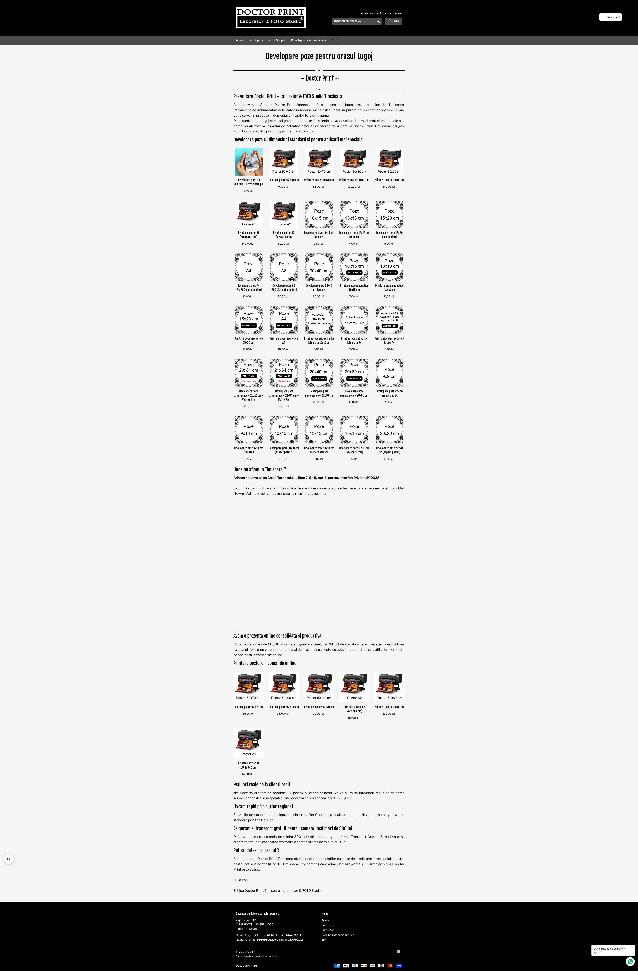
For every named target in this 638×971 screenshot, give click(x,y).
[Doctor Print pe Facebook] (398, 952)
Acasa (240, 40)
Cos (396, 21)
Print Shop (276, 40)
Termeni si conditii (245, 952)
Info (335, 40)
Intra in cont (367, 13)
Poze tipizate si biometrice (308, 40)
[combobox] (357, 21)
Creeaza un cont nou (391, 13)
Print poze (256, 40)
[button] (9, 859)
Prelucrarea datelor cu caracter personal (256, 956)
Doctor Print (250, 965)
